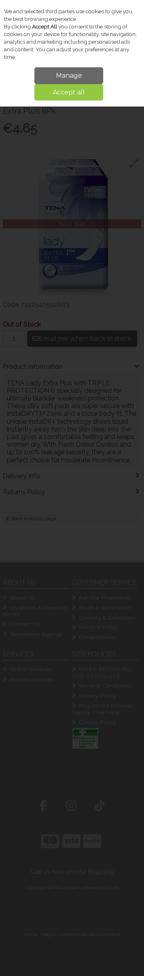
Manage (69, 75)
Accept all (69, 92)
